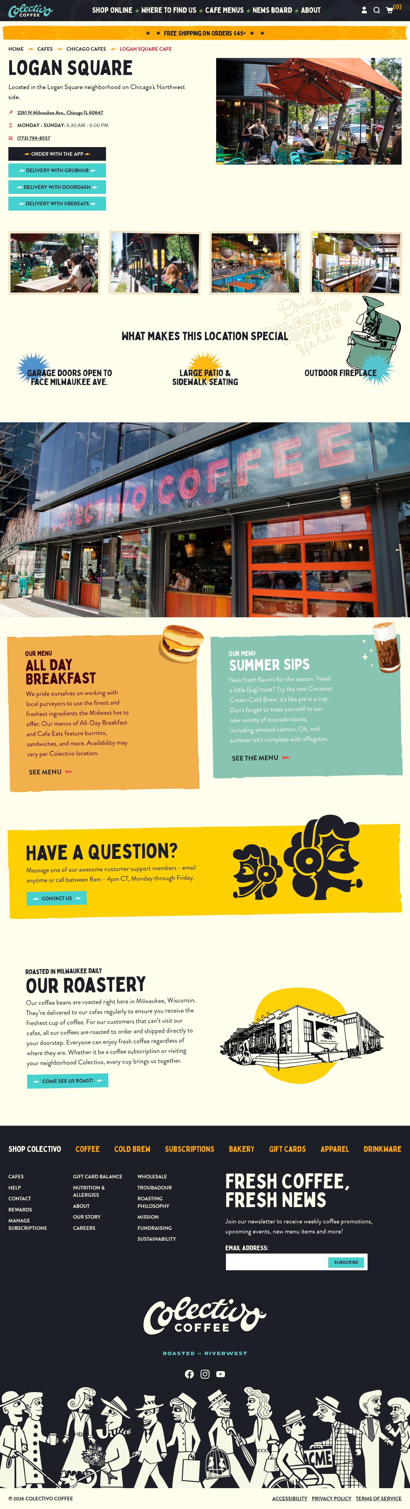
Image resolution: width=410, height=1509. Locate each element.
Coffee (88, 1149)
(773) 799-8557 (33, 138)
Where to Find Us (168, 10)
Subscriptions (189, 1149)
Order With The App (57, 154)
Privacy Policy (331, 1498)
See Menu (45, 772)
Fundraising (155, 1228)
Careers (84, 1228)
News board (272, 10)
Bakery (242, 1149)
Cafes (45, 49)
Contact (19, 1198)
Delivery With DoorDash (57, 187)
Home (16, 49)
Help (14, 1187)
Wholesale (152, 1176)
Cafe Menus (224, 10)
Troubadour (155, 1187)
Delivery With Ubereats (57, 203)
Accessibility (289, 1498)
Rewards (20, 1209)
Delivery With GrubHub (57, 170)
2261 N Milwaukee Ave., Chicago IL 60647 (60, 112)
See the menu (255, 758)
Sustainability (157, 1239)
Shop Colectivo (34, 1149)
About (311, 10)
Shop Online (112, 10)
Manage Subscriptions (27, 1224)
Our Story (87, 1217)
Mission (148, 1217)
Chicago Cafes (86, 49)
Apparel (334, 1149)
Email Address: (246, 1248)
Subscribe (346, 1262)
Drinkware (383, 1149)
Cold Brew (132, 1149)
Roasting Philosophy (153, 1202)
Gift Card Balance (97, 1176)
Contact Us (57, 898)
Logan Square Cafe (146, 49)
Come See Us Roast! (67, 1081)
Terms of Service (379, 1498)
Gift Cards (287, 1149)
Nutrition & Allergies (89, 1191)
